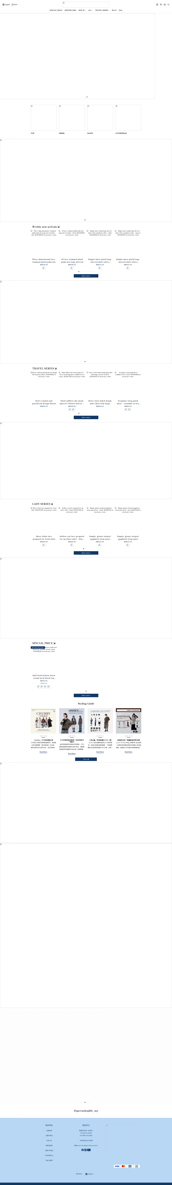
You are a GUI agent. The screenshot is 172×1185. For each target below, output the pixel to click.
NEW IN (82, 10)
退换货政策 (49, 1145)
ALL (90, 10)
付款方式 (49, 1140)
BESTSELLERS (70, 10)
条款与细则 (49, 1160)
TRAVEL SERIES (101, 10)
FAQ (120, 10)
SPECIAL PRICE (56, 10)
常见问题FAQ (49, 1155)
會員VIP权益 (49, 1150)
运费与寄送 (49, 1135)
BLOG (114, 10)
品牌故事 (49, 1130)
